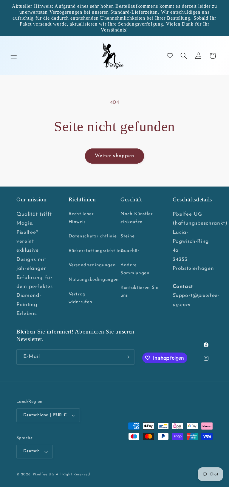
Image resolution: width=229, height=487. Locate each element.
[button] (14, 55)
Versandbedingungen (92, 265)
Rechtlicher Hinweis (81, 218)
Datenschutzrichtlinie (93, 236)
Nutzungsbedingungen (94, 279)
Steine (127, 236)
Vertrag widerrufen (81, 298)
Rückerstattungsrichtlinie (97, 250)
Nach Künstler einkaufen (136, 218)
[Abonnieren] (127, 357)
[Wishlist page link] (170, 56)
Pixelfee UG (43, 474)
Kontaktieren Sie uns (139, 291)
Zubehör (130, 250)
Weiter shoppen (114, 156)
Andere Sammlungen (135, 269)
